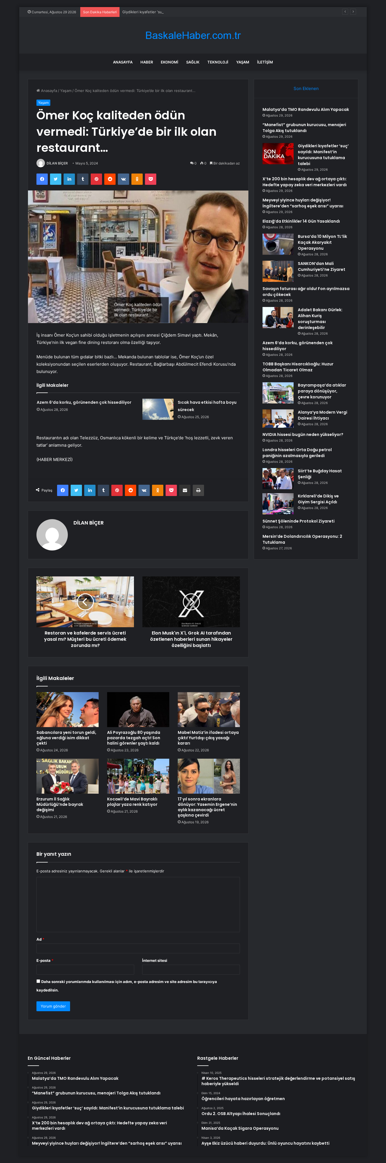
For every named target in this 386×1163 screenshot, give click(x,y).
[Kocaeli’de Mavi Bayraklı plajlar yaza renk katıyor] (138, 776)
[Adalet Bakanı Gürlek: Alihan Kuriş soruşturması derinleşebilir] (278, 317)
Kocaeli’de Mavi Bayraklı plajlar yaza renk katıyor (132, 801)
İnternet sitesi (154, 960)
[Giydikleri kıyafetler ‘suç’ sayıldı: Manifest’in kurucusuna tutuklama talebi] (278, 153)
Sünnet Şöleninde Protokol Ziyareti (299, 521)
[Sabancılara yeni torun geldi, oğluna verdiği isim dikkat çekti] (67, 709)
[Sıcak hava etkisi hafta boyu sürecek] (158, 409)
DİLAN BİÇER (57, 163)
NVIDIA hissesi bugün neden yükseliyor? (303, 434)
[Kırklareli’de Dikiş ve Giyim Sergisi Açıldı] (278, 503)
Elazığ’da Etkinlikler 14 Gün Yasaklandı (301, 221)
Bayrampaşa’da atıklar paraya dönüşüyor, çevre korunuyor (322, 391)
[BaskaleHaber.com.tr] (193, 35)
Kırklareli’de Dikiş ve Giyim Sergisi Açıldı (318, 499)
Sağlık (192, 62)
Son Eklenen (306, 88)
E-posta (44, 960)
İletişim (265, 62)
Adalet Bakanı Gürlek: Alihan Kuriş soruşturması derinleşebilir (320, 318)
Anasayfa (123, 62)
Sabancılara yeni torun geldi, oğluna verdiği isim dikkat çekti (66, 738)
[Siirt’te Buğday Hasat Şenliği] (278, 478)
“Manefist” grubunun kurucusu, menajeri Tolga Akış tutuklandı (304, 127)
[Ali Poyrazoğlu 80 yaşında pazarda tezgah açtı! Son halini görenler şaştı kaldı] (138, 709)
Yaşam (242, 62)
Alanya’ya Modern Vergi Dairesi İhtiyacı (322, 415)
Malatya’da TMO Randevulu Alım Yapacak (306, 109)
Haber (146, 62)
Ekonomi (169, 62)
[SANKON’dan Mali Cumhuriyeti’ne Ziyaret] (278, 271)
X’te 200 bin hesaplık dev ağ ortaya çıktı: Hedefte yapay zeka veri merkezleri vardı (305, 182)
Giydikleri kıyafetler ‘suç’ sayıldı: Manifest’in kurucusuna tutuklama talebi (185, 12)
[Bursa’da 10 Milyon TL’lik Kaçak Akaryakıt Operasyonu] (278, 244)
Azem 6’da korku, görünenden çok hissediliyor (84, 402)
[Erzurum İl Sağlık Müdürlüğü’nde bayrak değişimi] (67, 776)
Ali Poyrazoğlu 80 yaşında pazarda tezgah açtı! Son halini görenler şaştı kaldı (133, 738)
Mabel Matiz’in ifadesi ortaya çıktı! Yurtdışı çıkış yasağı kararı (208, 738)
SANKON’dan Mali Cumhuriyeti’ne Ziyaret (321, 266)
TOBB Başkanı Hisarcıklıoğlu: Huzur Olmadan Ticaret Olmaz (298, 367)
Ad (40, 939)
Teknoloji (217, 62)
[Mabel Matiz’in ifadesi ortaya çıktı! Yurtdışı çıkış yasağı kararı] (209, 709)
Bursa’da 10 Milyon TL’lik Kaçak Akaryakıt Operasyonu (322, 242)
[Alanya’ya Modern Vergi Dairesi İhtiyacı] (278, 418)
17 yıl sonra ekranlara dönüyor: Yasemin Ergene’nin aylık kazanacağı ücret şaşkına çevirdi (207, 807)
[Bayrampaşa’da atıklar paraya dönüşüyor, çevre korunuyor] (278, 392)
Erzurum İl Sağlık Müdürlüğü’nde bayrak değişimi (59, 804)
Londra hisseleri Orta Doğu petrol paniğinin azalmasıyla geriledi (297, 452)
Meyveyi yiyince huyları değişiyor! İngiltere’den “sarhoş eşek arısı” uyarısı (303, 203)
